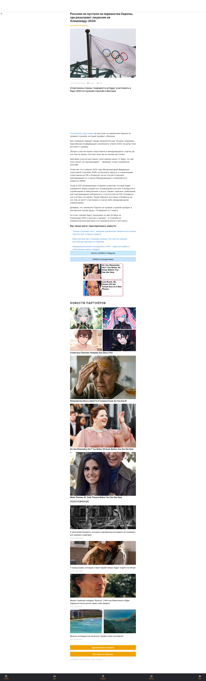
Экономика (9, 90)
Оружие (8, 144)
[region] (103, 112)
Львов (107, 112)
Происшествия (111, 144)
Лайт (107, 138)
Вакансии (109, 175)
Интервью (8, 169)
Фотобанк (109, 197)
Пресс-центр (110, 202)
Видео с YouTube (11, 162)
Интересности (10, 156)
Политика (109, 84)
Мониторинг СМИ (14, 202)
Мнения (108, 169)
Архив (7, 175)
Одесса (9, 123)
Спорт (7, 131)
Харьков (108, 117)
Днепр (9, 117)
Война (107, 78)
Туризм (108, 150)
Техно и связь (10, 138)
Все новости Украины (103, 654)
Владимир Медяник (79, 25)
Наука (107, 131)
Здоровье (8, 150)
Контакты (8, 181)
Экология (8, 96)
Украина (8, 84)
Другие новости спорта (103, 647)
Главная (8, 78)
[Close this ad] (1, 13)
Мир (106, 90)
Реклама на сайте (14, 197)
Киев (8, 112)
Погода (108, 156)
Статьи (108, 162)
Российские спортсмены (82, 133)
